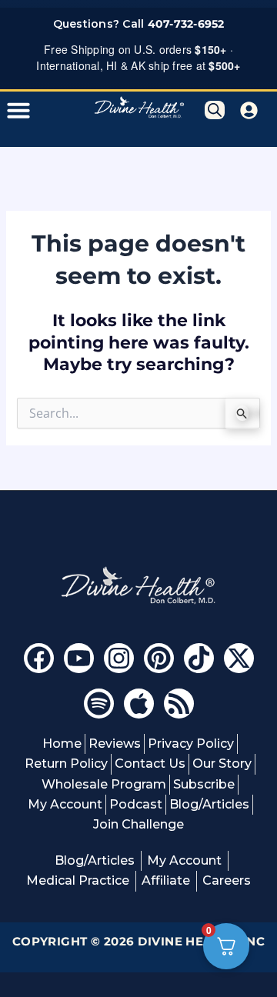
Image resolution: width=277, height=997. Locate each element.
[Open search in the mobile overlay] (214, 110)
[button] (18, 110)
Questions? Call (139, 24)
